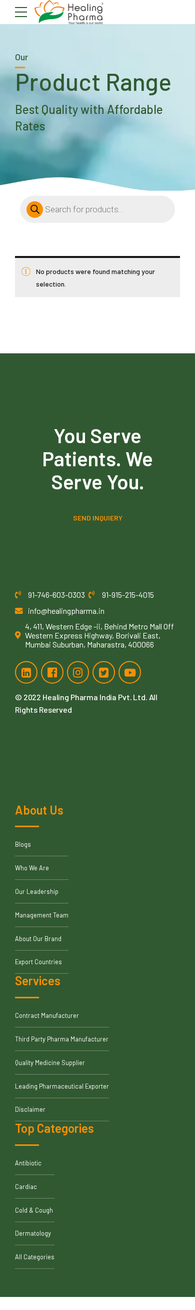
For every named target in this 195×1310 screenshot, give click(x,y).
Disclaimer (30, 1109)
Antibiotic (28, 1163)
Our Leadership (36, 891)
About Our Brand (38, 939)
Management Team (41, 915)
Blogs (23, 844)
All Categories (34, 1257)
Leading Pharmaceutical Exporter (62, 1086)
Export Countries (38, 962)
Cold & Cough (34, 1210)
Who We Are (32, 868)
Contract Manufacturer (47, 1015)
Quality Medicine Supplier (50, 1063)
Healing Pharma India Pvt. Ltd (94, 697)
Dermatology (33, 1233)
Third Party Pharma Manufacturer (61, 1039)
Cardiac (26, 1187)
